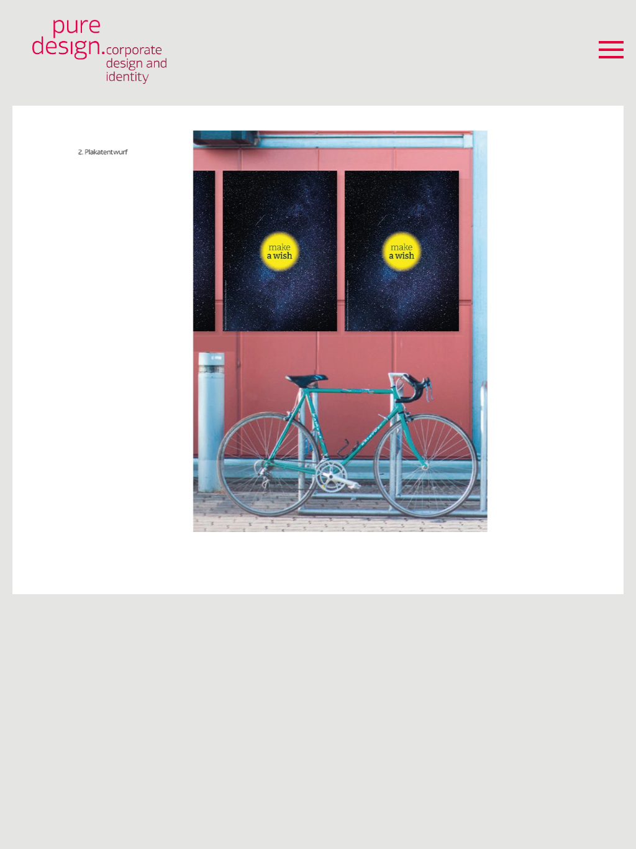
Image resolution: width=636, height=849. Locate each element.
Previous (25, 333)
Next (610, 333)
